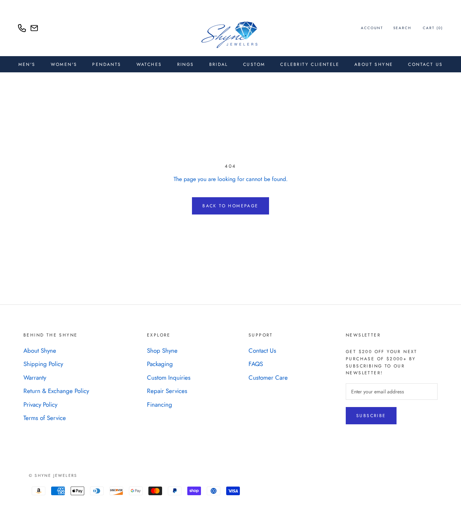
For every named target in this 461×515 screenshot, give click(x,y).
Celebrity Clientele (309, 64)
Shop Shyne (162, 350)
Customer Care (268, 377)
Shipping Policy (43, 364)
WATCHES (149, 64)
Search (402, 28)
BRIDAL (218, 64)
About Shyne (39, 350)
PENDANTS (106, 64)
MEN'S (27, 64)
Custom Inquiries (169, 377)
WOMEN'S (64, 64)
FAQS (256, 364)
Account (372, 28)
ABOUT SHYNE (373, 64)
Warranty (34, 377)
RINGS (185, 64)
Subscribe (371, 415)
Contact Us (425, 64)
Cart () (433, 28)
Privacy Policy (40, 404)
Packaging (160, 364)
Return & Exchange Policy (56, 391)
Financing (159, 404)
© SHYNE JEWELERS (53, 475)
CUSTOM (254, 64)
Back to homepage (230, 206)
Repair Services (167, 391)
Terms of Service (44, 418)
